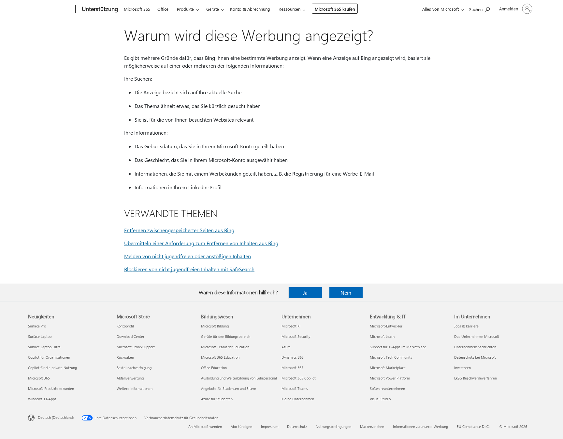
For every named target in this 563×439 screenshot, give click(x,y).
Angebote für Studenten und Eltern (228, 388)
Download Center (130, 336)
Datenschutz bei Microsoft (475, 357)
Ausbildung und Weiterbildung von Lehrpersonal (239, 378)
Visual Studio (380, 398)
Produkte (185, 9)
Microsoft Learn (382, 336)
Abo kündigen (241, 426)
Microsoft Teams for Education (225, 346)
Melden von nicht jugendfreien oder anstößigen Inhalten (187, 256)
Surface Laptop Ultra (44, 346)
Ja (305, 292)
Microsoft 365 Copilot (299, 378)
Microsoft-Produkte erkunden (51, 388)
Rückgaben (125, 357)
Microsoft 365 (137, 9)
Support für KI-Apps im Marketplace (398, 346)
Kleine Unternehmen (298, 398)
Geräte (212, 9)
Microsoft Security (296, 336)
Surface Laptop (39, 336)
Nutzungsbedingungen (333, 426)
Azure (286, 346)
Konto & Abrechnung (250, 9)
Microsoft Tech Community (391, 357)
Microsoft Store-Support (136, 346)
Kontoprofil (125, 326)
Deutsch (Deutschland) (56, 417)
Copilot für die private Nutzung (52, 367)
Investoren (462, 367)
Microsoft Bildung (215, 326)
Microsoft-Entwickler (386, 326)
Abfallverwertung (130, 378)
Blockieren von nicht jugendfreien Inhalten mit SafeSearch (189, 269)
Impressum (269, 426)
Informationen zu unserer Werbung (420, 426)
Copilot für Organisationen (49, 357)
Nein (345, 292)
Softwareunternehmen (387, 388)
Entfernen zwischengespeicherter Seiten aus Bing (179, 230)
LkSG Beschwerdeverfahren (475, 378)
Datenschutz (297, 426)
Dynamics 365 (293, 357)
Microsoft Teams (295, 388)
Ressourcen (289, 9)
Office (162, 9)
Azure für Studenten (217, 398)
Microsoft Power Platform (390, 378)
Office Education (214, 367)
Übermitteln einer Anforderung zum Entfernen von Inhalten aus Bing (201, 243)
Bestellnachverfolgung (134, 367)
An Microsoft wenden (205, 426)
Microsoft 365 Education (220, 357)
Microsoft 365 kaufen (335, 9)
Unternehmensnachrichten (475, 346)
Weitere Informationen (134, 388)
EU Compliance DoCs (473, 426)
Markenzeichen (372, 426)
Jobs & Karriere (466, 326)
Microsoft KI (291, 326)
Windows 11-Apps (42, 398)
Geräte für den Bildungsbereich (225, 336)
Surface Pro (37, 326)
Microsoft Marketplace (388, 367)
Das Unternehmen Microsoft (476, 336)
